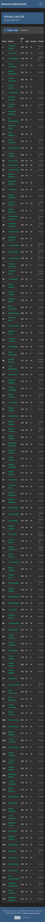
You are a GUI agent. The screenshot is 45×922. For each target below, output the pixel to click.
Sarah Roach (13, 326)
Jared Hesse (13, 165)
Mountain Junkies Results (14, 4)
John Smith (12, 831)
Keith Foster (13, 252)
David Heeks (13, 232)
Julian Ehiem (13, 92)
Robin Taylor (13, 864)
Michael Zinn (13, 603)
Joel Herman (13, 258)
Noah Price (12, 374)
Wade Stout (13, 416)
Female (10, 30)
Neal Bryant (13, 630)
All (5, 30)
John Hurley (13, 844)
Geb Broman (13, 726)
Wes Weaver (13, 148)
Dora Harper (13, 796)
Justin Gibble (13, 245)
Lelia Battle (13, 803)
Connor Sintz (13, 170)
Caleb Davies (13, 623)
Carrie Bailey (13, 514)
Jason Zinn (12, 609)
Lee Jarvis (12, 53)
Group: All (24, 30)
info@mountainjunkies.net (31, 913)
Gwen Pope (13, 870)
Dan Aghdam (13, 596)
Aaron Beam (13, 58)
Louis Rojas (13, 520)
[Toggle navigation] (41, 4)
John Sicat (12, 189)
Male (16, 30)
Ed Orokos (12, 534)
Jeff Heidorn (13, 562)
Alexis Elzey (13, 650)
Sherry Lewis (13, 720)
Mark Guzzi (13, 857)
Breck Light (13, 346)
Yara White (12, 279)
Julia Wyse (12, 678)
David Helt (12, 480)
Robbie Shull (13, 313)
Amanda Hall (13, 685)
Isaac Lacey (13, 161)
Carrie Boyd (13, 747)
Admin (17, 918)
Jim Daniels (12, 402)
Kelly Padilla (13, 583)
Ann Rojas (12, 851)
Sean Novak (13, 508)
